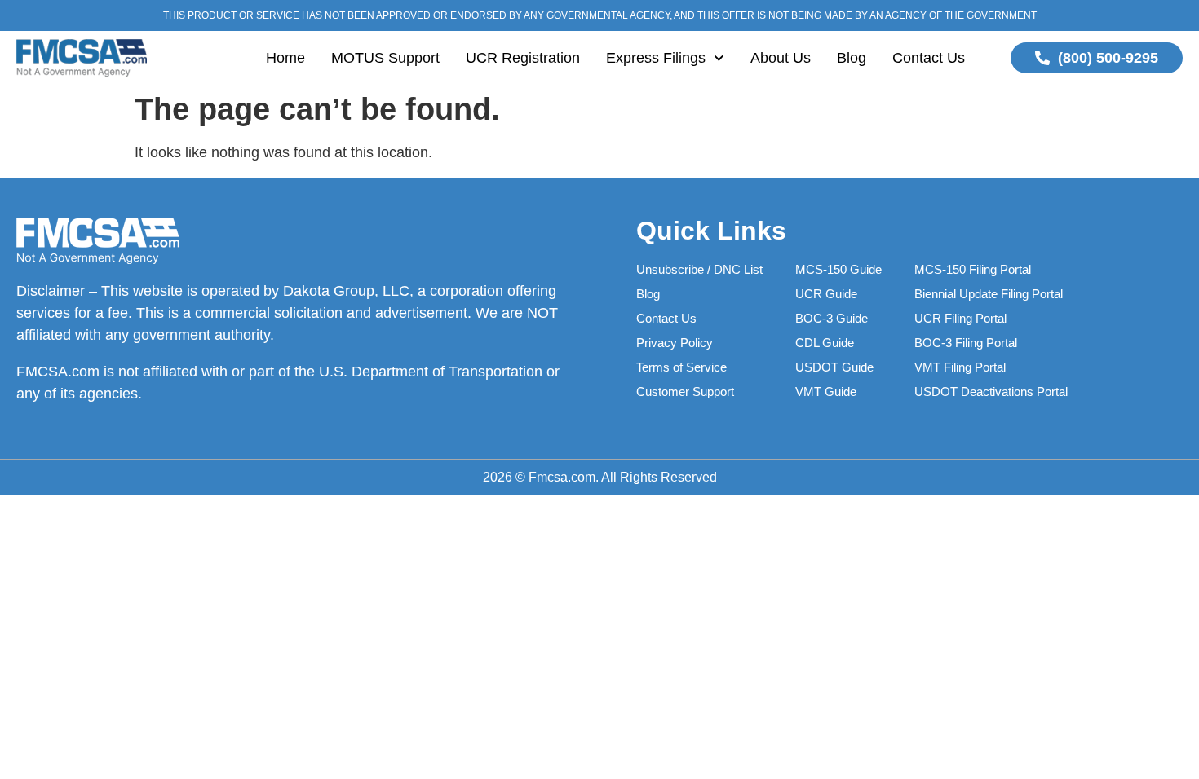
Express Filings (656, 58)
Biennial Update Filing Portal (988, 294)
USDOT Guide (834, 367)
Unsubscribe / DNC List (699, 269)
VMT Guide (825, 391)
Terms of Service (681, 367)
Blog (851, 58)
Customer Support (685, 391)
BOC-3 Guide (831, 318)
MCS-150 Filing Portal (972, 269)
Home (285, 58)
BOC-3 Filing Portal (965, 343)
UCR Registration (523, 58)
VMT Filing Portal (960, 367)
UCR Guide (826, 294)
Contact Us (928, 58)
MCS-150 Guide (838, 269)
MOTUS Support (385, 58)
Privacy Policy (674, 343)
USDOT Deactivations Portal (991, 391)
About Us (780, 58)
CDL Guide (824, 343)
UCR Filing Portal (960, 318)
